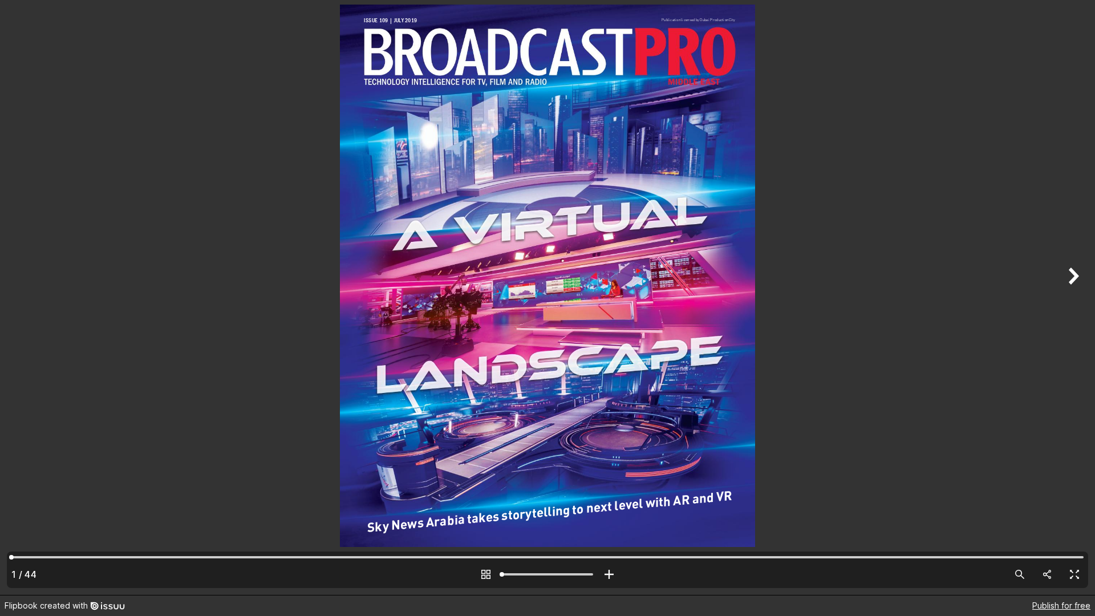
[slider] (547, 574)
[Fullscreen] (1074, 574)
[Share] (1047, 574)
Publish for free (1061, 605)
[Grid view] (485, 574)
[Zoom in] (609, 574)
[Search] (1019, 574)
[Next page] (1072, 297)
